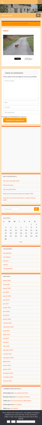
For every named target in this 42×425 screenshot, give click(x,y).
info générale (7, 253)
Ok (8, 421)
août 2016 (6, 311)
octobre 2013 (7, 381)
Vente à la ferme (8, 185)
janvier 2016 (7, 319)
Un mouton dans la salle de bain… (21, 400)
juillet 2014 (6, 361)
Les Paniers (18, 404)
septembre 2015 (8, 327)
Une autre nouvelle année (11, 181)
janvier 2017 (7, 307)
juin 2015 (6, 338)
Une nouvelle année (9, 189)
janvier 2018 (7, 296)
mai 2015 (6, 342)
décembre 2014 (8, 350)
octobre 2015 (7, 323)
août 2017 (6, 300)
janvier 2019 (7, 288)
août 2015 (6, 331)
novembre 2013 (8, 377)
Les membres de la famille (19, 24)
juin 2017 (6, 304)
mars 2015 (6, 346)
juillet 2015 (6, 334)
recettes (6, 261)
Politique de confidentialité (25, 421)
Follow (30, 59)
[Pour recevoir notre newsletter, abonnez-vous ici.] (2, 1)
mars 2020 (6, 284)
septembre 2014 (8, 358)
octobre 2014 (7, 354)
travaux (5, 264)
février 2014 (7, 365)
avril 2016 (6, 315)
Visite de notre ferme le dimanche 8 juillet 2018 (18, 193)
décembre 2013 (8, 373)
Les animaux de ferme (21, 393)
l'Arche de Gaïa (7, 15)
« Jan (20, 242)
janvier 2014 (7, 369)
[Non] (39, 418)
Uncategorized (7, 268)
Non (13, 421)
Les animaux (7, 257)
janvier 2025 (7, 280)
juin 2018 (6, 292)
